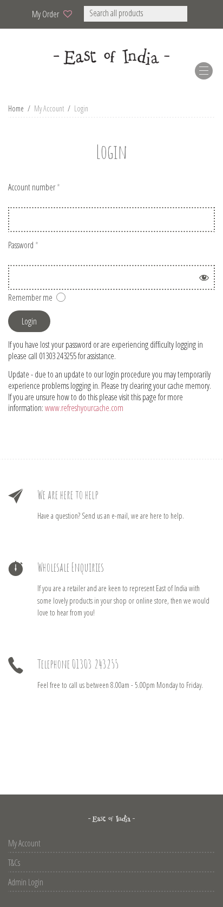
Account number (34, 187)
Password (23, 245)
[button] (201, 14)
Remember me (30, 297)
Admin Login (25, 882)
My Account (24, 843)
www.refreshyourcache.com (84, 408)
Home (16, 108)
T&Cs (14, 863)
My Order (45, 14)
